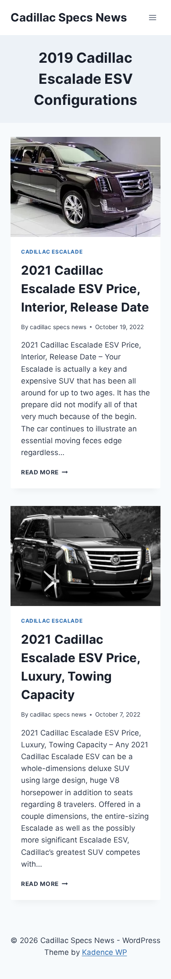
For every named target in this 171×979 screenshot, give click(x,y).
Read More (44, 472)
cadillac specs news (58, 326)
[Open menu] (152, 17)
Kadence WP (104, 952)
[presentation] (85, 187)
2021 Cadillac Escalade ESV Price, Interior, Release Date (85, 289)
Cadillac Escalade (51, 251)
